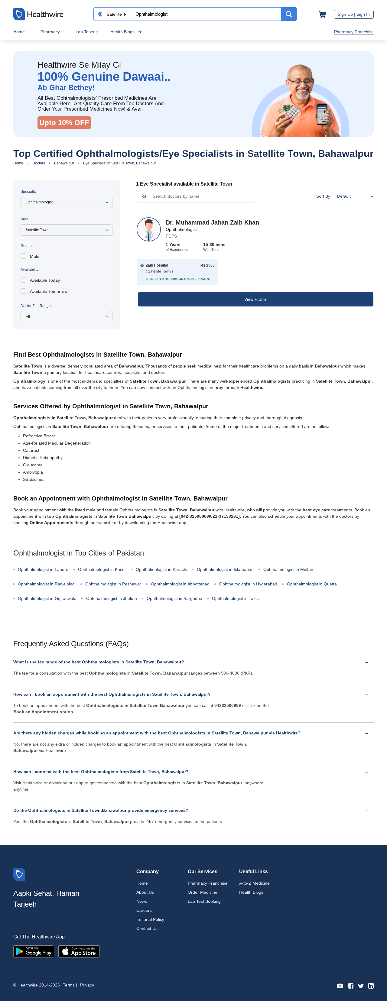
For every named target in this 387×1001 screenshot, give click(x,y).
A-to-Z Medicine (254, 883)
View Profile (255, 299)
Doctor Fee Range (36, 306)
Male (34, 256)
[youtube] (340, 985)
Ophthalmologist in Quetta (312, 583)
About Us (145, 892)
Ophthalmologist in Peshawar (113, 583)
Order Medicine (202, 892)
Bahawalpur (64, 163)
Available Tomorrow (48, 291)
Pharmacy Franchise (354, 31)
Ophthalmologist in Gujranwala (47, 598)
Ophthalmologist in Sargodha (174, 598)
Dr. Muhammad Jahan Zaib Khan (212, 222)
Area (24, 219)
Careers (144, 910)
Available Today (45, 280)
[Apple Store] (78, 951)
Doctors (38, 163)
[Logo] (19, 873)
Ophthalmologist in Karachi (161, 569)
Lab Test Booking (204, 901)
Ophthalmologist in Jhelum (111, 598)
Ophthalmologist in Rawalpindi (47, 583)
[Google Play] (33, 951)
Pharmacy (50, 31)
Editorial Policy (150, 919)
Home (19, 31)
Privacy (87, 985)
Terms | (70, 985)
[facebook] (350, 985)
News (141, 901)
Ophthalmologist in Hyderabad (248, 583)
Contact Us (147, 928)
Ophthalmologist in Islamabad (225, 569)
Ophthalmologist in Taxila (236, 598)
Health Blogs (122, 31)
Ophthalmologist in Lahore (43, 569)
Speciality (29, 192)
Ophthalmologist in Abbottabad (180, 583)
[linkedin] (371, 985)
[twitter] (361, 985)
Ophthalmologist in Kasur (102, 569)
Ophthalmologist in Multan (288, 569)
